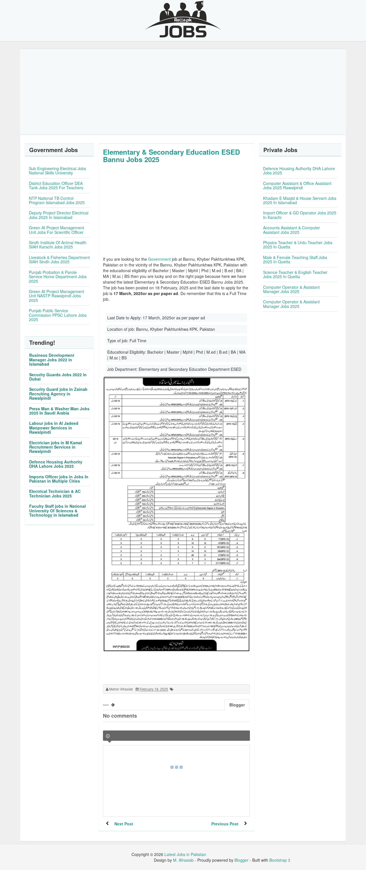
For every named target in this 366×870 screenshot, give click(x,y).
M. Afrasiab (183, 860)
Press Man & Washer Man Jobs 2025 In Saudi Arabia (59, 411)
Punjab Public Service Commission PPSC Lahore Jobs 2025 (58, 315)
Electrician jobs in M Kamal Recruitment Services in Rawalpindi (55, 447)
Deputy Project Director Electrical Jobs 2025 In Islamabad (58, 215)
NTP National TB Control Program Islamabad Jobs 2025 (57, 200)
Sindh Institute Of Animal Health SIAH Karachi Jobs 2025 (57, 245)
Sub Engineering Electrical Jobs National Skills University (57, 171)
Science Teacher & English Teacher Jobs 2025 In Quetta (295, 274)
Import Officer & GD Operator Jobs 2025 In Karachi (299, 215)
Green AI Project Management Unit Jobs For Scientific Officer (56, 230)
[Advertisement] (183, 92)
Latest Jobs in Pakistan (185, 854)
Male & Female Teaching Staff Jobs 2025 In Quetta (295, 259)
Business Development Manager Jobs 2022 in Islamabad (51, 359)
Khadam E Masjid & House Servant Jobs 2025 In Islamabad (299, 200)
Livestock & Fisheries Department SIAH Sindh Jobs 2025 (59, 259)
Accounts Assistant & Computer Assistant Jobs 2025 (291, 230)
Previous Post (224, 824)
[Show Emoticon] (108, 736)
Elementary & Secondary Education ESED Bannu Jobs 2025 (171, 155)
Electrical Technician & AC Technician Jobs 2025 (55, 493)
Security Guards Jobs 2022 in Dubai (58, 377)
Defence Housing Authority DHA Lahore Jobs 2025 (55, 464)
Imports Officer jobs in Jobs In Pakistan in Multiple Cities (58, 479)
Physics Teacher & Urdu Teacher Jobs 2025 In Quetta (297, 245)
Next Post (123, 824)
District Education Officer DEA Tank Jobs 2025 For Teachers (56, 185)
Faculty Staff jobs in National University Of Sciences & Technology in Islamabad (57, 510)
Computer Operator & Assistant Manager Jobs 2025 (291, 289)
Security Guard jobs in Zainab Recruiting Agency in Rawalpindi (58, 393)
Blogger (241, 860)
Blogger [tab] (237, 705)
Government (159, 259)
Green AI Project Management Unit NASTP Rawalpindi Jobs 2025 (56, 295)
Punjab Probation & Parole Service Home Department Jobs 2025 (58, 276)
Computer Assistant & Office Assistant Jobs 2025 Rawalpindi (297, 185)
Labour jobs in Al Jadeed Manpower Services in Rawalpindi (53, 427)
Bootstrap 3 (279, 860)
